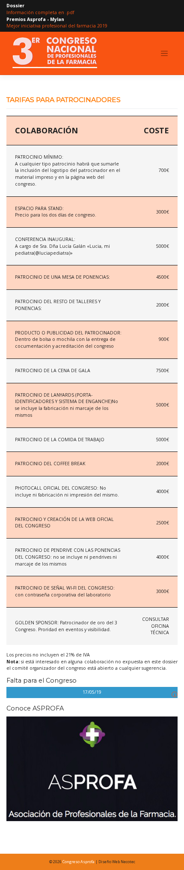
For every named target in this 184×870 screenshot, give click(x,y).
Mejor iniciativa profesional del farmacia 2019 (56, 26)
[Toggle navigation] (164, 53)
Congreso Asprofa (78, 861)
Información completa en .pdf (40, 12)
